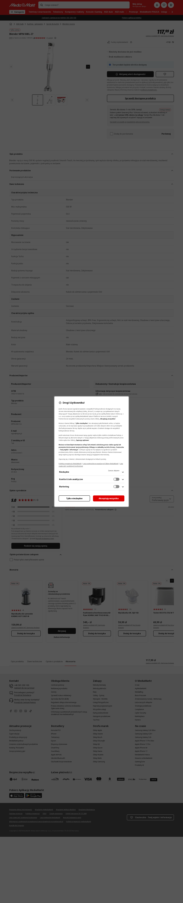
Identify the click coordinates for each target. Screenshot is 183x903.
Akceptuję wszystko (109, 498)
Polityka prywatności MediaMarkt (70, 464)
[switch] (116, 479)
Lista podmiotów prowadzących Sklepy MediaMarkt (100, 464)
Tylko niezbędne (74, 498)
